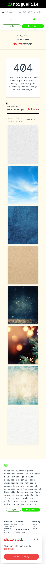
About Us (19, 524)
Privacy (34, 524)
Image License (10, 524)
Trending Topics (7, 529)
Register (32, 26)
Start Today (21, 556)
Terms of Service (34, 527)
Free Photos (9, 526)
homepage (27, 89)
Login (11, 26)
